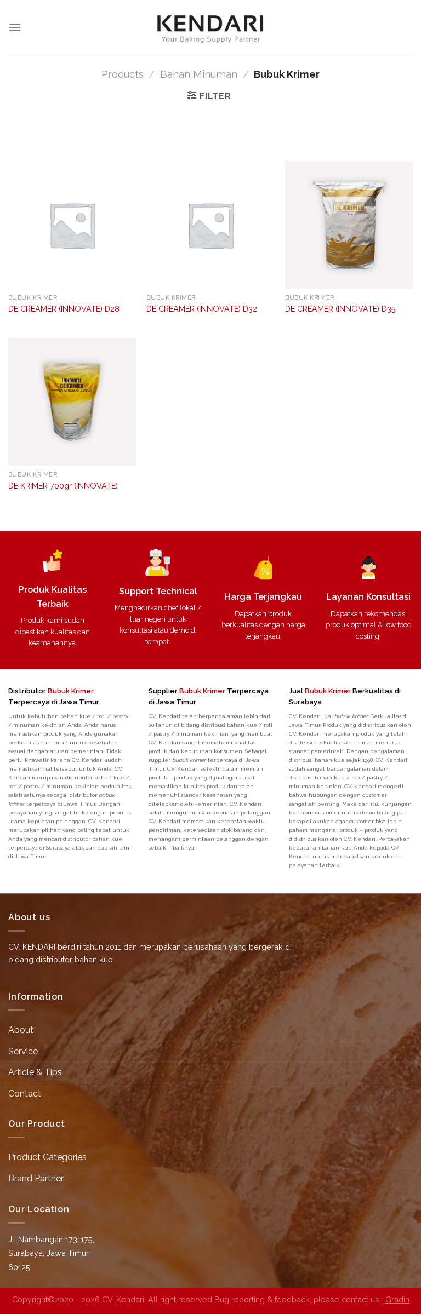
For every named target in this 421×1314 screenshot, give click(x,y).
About (20, 1030)
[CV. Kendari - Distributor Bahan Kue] (210, 27)
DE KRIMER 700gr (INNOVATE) (63, 485)
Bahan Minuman (198, 74)
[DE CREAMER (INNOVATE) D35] (349, 225)
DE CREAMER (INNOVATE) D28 (64, 308)
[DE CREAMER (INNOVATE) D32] (210, 225)
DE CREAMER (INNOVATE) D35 (340, 308)
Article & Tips (35, 1072)
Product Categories (47, 1157)
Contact (24, 1093)
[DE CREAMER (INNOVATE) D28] (72, 225)
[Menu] (14, 27)
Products (122, 74)
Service (23, 1051)
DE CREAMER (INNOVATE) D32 (201, 308)
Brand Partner (36, 1178)
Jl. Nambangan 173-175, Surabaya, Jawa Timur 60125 (51, 1253)
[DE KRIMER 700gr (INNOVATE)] (72, 402)
